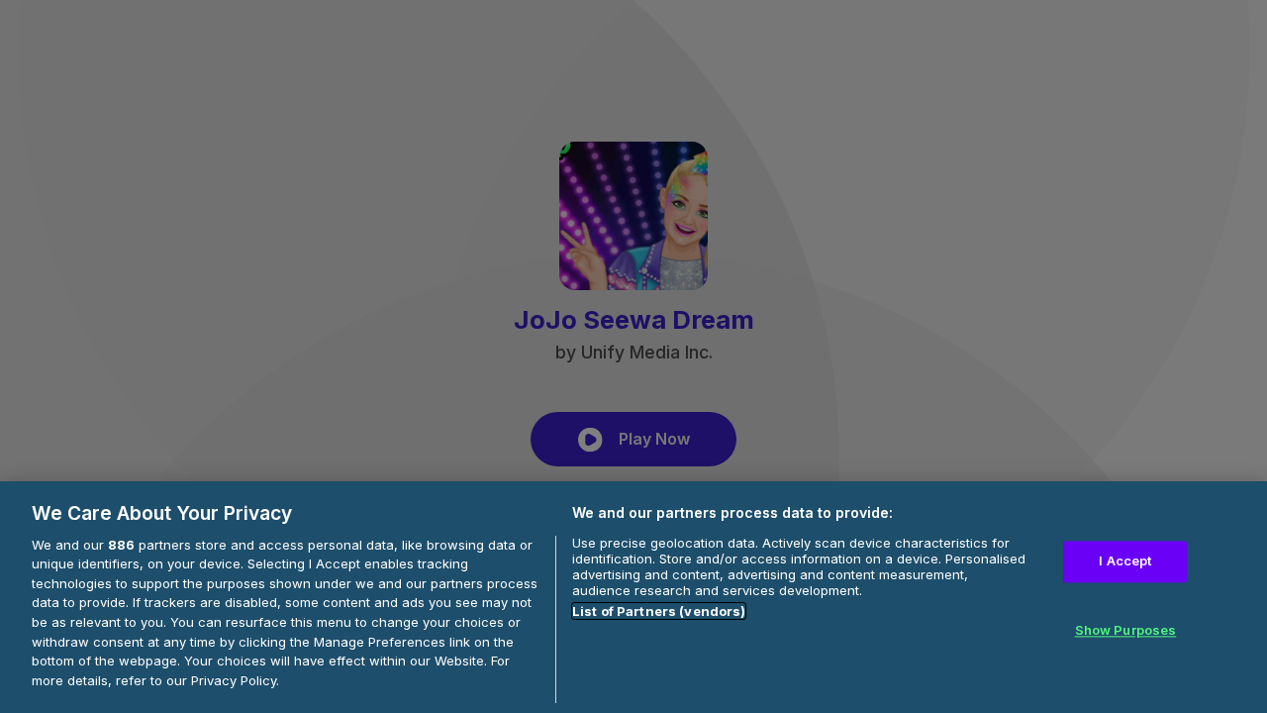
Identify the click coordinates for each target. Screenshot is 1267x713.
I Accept (1125, 560)
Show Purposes (1126, 630)
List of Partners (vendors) (658, 611)
